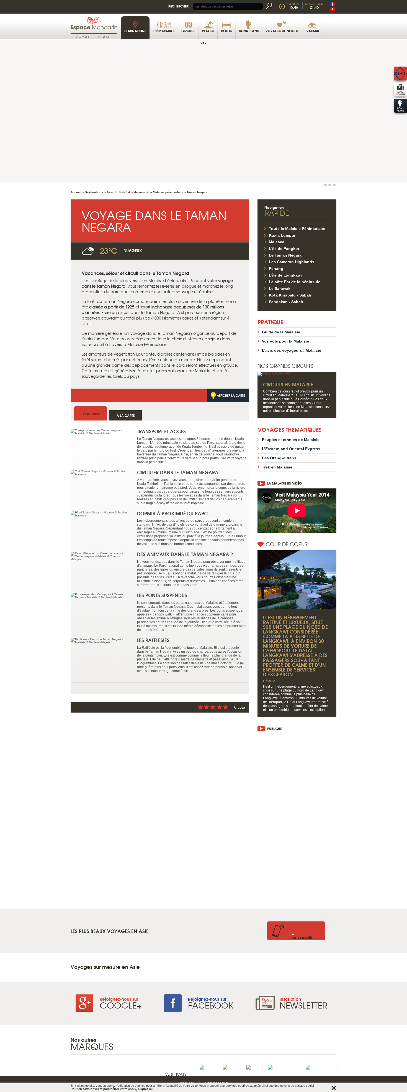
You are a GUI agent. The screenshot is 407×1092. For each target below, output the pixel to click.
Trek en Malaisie (277, 467)
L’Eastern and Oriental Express (291, 449)
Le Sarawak (279, 288)
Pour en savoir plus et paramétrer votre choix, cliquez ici (112, 1089)
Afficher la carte (231, 395)
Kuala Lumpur (282, 235)
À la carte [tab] (126, 415)
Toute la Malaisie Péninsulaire (297, 228)
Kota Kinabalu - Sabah (290, 295)
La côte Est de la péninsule (294, 282)
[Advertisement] (296, 817)
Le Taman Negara (285, 255)
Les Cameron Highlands (291, 262)
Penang (276, 268)
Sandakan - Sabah (286, 302)
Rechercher (178, 6)
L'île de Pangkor (284, 248)
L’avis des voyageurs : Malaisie (291, 350)
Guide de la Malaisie (281, 332)
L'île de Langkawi (285, 275)
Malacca (276, 242)
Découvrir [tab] (90, 413)
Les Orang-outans (279, 458)
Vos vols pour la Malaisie (285, 341)
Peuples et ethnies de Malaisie (291, 439)
